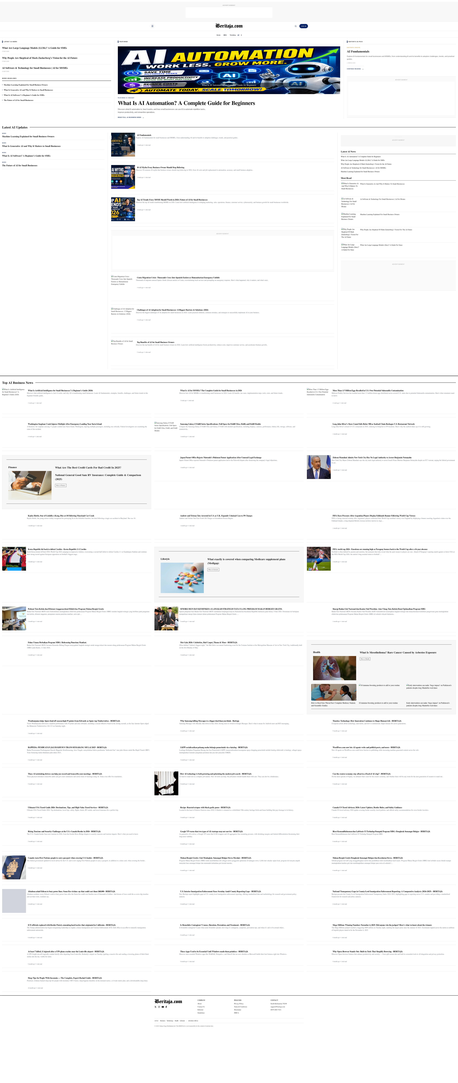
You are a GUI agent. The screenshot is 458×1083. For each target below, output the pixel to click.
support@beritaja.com (278, 1007)
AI (238, 35)
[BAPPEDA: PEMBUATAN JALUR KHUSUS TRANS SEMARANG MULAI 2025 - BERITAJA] (14, 753)
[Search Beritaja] (295, 26)
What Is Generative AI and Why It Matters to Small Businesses (28, 90)
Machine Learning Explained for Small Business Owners (26, 84)
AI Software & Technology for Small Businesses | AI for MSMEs (35, 68)
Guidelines (201, 1013)
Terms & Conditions (240, 1007)
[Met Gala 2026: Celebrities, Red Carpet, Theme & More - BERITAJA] (166, 652)
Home (218, 35)
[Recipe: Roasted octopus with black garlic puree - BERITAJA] (166, 812)
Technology (170, 1021)
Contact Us (201, 1007)
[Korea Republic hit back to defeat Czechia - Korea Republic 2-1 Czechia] (14, 559)
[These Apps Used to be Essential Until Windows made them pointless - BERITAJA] (166, 956)
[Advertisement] (229, 12)
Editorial (200, 1010)
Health (176, 1021)
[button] (134, 70)
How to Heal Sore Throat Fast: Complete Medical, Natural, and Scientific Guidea (333, 704)
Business (162, 1021)
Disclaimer (237, 1010)
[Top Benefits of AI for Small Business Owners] (123, 352)
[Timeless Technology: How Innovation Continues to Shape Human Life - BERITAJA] (319, 726)
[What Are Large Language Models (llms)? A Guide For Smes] (350, 249)
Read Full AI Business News (131, 117)
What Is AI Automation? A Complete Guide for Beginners (186, 102)
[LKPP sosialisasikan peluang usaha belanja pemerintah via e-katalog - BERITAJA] (166, 753)
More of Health (365, 659)
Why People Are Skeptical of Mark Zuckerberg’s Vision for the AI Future (39, 58)
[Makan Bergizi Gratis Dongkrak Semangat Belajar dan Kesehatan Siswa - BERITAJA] (319, 864)
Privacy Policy (239, 1004)
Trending (233, 35)
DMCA (236, 1013)
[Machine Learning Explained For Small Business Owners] (350, 219)
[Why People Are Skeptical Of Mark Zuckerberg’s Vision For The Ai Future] (350, 234)
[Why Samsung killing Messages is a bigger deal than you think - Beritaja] (166, 726)
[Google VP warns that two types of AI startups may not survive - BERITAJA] (166, 837)
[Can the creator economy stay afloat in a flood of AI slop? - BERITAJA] (319, 778)
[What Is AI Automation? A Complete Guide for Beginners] (229, 70)
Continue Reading (355, 69)
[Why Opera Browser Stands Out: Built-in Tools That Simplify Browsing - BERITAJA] (319, 956)
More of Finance (60, 485)
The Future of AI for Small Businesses (18, 100)
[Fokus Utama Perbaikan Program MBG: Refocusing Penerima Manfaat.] (14, 652)
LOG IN (303, 26)
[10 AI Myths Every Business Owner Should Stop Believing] (123, 177)
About (200, 1004)
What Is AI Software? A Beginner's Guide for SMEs (24, 95)
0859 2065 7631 (276, 1010)
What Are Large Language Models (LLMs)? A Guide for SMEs (34, 48)
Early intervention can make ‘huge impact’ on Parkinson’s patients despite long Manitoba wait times (428, 704)
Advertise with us (193, 1021)
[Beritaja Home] (229, 26)
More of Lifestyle (213, 569)
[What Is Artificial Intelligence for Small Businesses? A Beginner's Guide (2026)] (14, 400)
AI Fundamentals (358, 51)
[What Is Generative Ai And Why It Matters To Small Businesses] (350, 188)
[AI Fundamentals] (123, 145)
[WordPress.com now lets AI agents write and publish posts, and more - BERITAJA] (319, 752)
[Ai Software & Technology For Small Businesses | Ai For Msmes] (350, 203)
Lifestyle (182, 1021)
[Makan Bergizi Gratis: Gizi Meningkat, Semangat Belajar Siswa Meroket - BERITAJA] (166, 864)
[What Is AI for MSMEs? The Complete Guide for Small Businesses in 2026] (166, 400)
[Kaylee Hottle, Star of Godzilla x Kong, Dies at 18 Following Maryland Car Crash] (14, 525)
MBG (225, 35)
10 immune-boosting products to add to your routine (378, 703)
